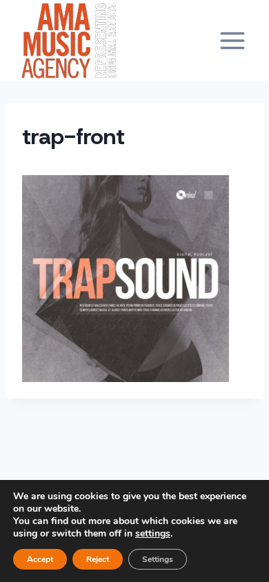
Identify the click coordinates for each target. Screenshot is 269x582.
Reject (97, 559)
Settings (157, 559)
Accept (40, 559)
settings (152, 534)
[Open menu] (232, 40)
